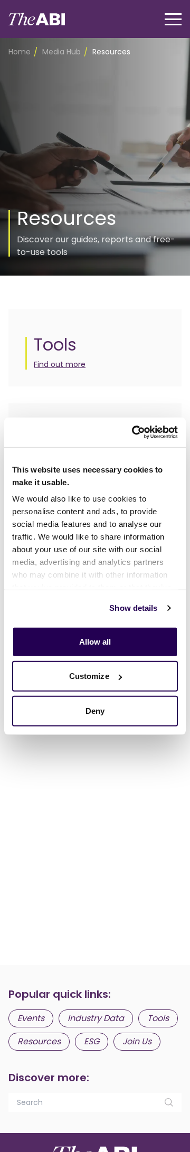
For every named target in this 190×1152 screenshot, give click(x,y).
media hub (61, 51)
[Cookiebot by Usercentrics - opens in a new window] (134, 432)
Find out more (60, 364)
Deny (95, 710)
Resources (39, 1041)
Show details (133, 607)
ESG (91, 1041)
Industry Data (96, 1018)
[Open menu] (173, 19)
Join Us (136, 1041)
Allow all (95, 641)
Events (30, 1018)
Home (19, 51)
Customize (89, 676)
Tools (158, 1018)
